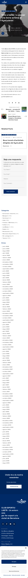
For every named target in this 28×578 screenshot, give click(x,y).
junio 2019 (6, 434)
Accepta (14, 561)
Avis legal (23, 575)
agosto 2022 (7, 349)
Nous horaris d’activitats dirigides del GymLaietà (13, 141)
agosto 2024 (7, 295)
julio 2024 (6, 297)
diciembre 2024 (8, 286)
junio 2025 (6, 273)
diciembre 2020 (8, 393)
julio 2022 (6, 351)
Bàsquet (7, 215)
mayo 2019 (6, 436)
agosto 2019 (7, 429)
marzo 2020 (6, 414)
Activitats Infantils (10, 213)
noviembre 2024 (8, 289)
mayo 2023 (6, 329)
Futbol (6, 224)
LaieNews (8, 227)
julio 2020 (6, 405)
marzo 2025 (6, 280)
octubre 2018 (7, 451)
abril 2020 (6, 411)
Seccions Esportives (11, 233)
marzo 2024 (6, 306)
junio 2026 (6, 248)
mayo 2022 (6, 355)
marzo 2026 (6, 255)
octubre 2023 (7, 318)
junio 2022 (6, 353)
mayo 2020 (6, 409)
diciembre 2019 (7, 420)
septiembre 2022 (8, 347)
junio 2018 (6, 460)
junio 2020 (6, 407)
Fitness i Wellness (11, 28)
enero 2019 (6, 445)
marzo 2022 (6, 360)
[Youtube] (10, 524)
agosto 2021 (7, 376)
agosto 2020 (7, 402)
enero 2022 (6, 364)
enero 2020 (6, 418)
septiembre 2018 (8, 454)
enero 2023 (6, 338)
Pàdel (6, 229)
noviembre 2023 (8, 315)
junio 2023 (6, 326)
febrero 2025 (7, 282)
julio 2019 (6, 431)
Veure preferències (14, 571)
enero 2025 (6, 284)
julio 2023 (6, 324)
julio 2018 (6, 458)
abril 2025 (6, 277)
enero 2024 (6, 311)
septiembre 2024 (8, 293)
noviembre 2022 (8, 342)
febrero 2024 (7, 309)
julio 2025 (6, 271)
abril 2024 (6, 304)
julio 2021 (6, 378)
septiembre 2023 (8, 320)
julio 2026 (6, 246)
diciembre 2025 (8, 262)
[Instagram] (3, 524)
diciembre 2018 (7, 447)
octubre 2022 (7, 344)
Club (6, 220)
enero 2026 (6, 259)
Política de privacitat (16, 575)
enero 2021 (6, 391)
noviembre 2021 (8, 369)
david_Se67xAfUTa (13, 30)
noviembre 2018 (8, 449)
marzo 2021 (6, 387)
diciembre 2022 (8, 340)
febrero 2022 (7, 362)
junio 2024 (6, 300)
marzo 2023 (6, 333)
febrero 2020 (7, 416)
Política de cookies (7, 575)
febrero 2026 (7, 257)
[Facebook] (6, 524)
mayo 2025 (6, 275)
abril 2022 (6, 358)
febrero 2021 (7, 389)
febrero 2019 (7, 443)
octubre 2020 (7, 398)
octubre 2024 (7, 291)
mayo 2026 (6, 251)
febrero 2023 (7, 335)
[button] (26, 548)
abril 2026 (6, 253)
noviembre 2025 (8, 264)
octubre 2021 (7, 371)
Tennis (7, 238)
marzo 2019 (6, 440)
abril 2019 (6, 438)
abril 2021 (6, 385)
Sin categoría (8, 236)
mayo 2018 (6, 463)
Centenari (7, 218)
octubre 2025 (7, 266)
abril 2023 (6, 331)
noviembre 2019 (8, 422)
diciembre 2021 (7, 367)
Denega (14, 566)
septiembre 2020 (8, 400)
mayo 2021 (6, 382)
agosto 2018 (7, 456)
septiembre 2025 (8, 268)
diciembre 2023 (8, 313)
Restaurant (8, 231)
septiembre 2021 (8, 373)
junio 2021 (6, 380)
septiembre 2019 (8, 427)
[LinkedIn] (14, 524)
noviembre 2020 (8, 396)
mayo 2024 (6, 302)
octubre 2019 (7, 425)
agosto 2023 (7, 322)
